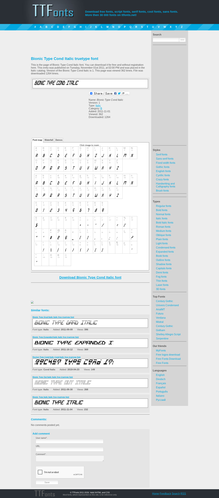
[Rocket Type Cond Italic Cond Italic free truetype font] (74, 365)
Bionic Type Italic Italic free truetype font (51, 397)
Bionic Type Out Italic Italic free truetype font (53, 377)
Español (160, 387)
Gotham (160, 330)
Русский (161, 400)
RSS (183, 493)
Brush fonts (162, 190)
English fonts (163, 171)
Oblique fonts (163, 235)
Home (155, 493)
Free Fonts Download (168, 358)
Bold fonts (161, 210)
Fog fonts (161, 276)
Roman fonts (163, 226)
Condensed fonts (165, 247)
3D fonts (160, 289)
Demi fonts (162, 272)
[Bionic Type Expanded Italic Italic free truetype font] (74, 345)
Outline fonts (163, 260)
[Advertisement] (169, 96)
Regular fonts (163, 206)
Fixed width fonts (165, 162)
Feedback (165, 493)
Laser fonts (162, 285)
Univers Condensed (167, 305)
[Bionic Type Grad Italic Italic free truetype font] (74, 325)
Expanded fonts (165, 251)
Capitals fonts (164, 268)
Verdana (161, 317)
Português (162, 391)
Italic (98, 105)
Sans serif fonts (164, 158)
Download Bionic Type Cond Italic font (90, 277)
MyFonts (161, 350)
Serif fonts (161, 154)
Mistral (160, 322)
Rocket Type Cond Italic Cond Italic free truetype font (56, 357)
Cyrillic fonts (163, 175)
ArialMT (160, 309)
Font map (37, 140)
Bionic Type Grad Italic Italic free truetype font (53, 317)
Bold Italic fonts (164, 222)
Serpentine (162, 338)
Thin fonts (161, 280)
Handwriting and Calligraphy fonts (165, 185)
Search (176, 493)
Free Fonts (162, 363)
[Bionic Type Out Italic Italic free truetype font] (74, 385)
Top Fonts (159, 296)
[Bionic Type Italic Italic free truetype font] (74, 405)
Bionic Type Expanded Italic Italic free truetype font (56, 337)
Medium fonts (163, 231)
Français (161, 383)
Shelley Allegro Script (168, 334)
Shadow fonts (164, 264)
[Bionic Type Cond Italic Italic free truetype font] (74, 85)
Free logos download (168, 354)
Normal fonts (163, 214)
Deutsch (160, 379)
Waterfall (49, 140)
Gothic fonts (162, 167)
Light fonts (162, 243)
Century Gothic (164, 301)
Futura (159, 313)
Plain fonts (162, 239)
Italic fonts (161, 218)
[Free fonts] (56, 15)
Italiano (160, 395)
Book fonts (162, 256)
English (160, 375)
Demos (58, 140)
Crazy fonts (162, 179)
